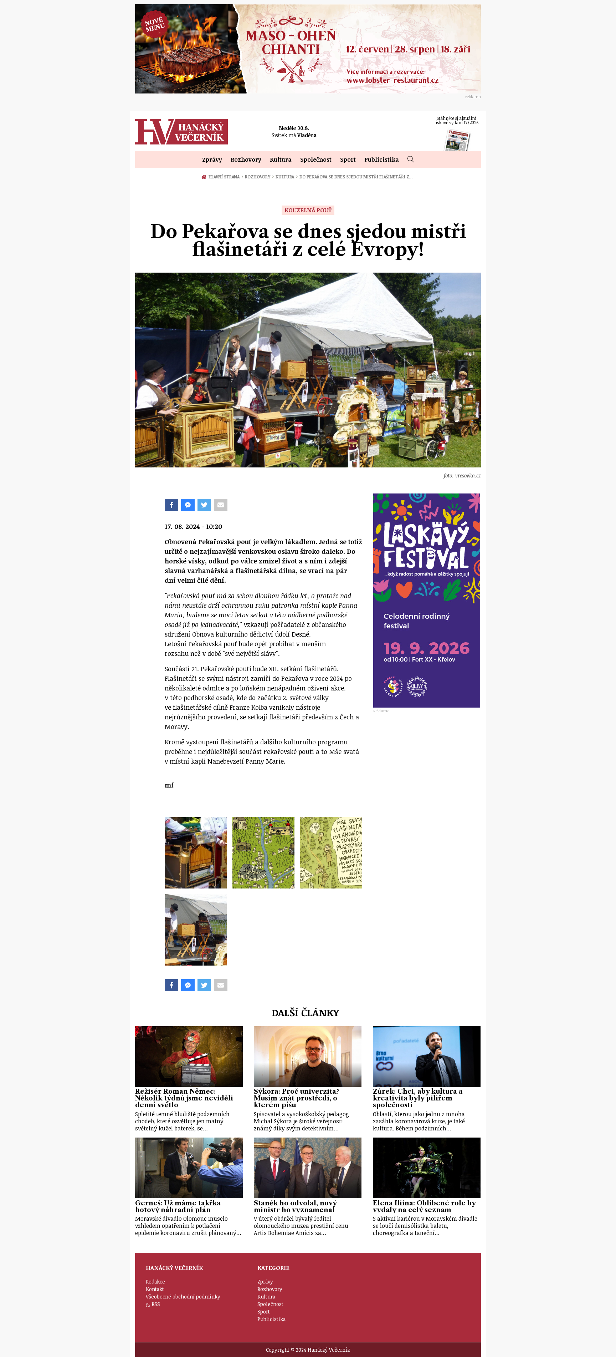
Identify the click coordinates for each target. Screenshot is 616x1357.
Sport (348, 159)
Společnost (316, 159)
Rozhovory (246, 159)
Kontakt (155, 1289)
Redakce (155, 1281)
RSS (156, 1304)
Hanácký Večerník (181, 132)
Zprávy (212, 159)
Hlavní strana (225, 176)
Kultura (281, 159)
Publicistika (381, 159)
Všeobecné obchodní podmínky (183, 1296)
